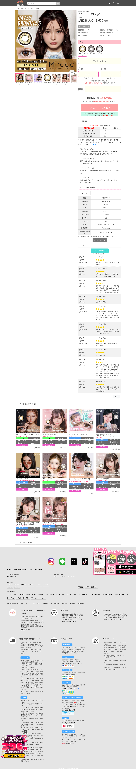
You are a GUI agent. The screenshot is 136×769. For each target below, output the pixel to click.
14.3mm (30, 585)
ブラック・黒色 (71, 594)
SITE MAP (38, 569)
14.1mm (16, 585)
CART (31, 569)
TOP (17, 8)
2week (64, 577)
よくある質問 (55, 603)
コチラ (94, 144)
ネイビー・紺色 (119, 594)
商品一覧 (23, 8)
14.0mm (9, 585)
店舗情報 (64, 603)
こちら (34, 759)
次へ (116, 397)
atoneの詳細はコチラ (68, 710)
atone (72, 706)
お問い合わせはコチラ (69, 622)
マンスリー (71, 577)
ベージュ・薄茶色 (37, 594)
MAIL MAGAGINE (20, 569)
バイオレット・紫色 (22, 598)
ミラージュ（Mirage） (35, 8)
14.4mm (38, 585)
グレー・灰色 (60, 594)
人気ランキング (11, 577)
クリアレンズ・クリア (38, 598)
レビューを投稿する (100, 251)
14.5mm (45, 585)
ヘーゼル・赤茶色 (24, 594)
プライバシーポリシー (33, 603)
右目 (103, 68)
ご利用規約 (45, 603)
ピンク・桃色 (83, 594)
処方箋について (25, 630)
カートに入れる (101, 107)
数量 (81, 89)
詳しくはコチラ (116, 620)
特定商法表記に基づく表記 (15, 603)
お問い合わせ (81, 603)
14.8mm (9, 587)
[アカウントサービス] (118, 3)
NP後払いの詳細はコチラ (70, 689)
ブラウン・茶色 (11, 594)
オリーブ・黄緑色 (94, 594)
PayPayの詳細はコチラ (72, 723)
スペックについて (99, 240)
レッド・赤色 (49, 594)
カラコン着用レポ (90, 587)
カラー (82, 41)
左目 (81, 68)
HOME (9, 569)
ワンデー (56, 577)
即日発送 (80, 587)
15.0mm (16, 587)
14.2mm (23, 585)
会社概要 (72, 603)
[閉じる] (25, 731)
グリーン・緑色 (107, 594)
